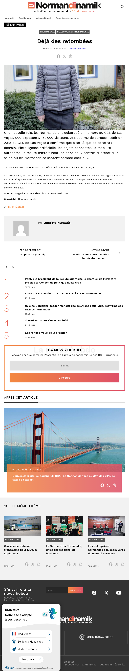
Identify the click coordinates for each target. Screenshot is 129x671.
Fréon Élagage (15, 206)
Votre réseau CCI (98, 636)
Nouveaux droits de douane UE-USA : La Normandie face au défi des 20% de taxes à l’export (63, 477)
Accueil (9, 18)
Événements (16, 24)
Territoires (24, 18)
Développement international (73, 32)
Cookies (69, 662)
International (43, 18)
